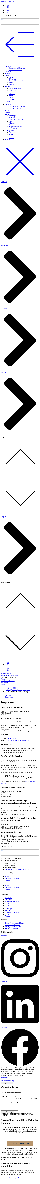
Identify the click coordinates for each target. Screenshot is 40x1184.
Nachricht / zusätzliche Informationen (13, 1103)
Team (11, 95)
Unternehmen (9, 92)
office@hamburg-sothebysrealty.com (18, 740)
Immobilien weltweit (15, 70)
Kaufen (7, 73)
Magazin (8, 86)
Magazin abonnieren (15, 88)
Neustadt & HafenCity (16, 81)
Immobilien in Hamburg (17, 68)
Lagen (7, 75)
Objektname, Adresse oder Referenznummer (19, 1099)
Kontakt (11, 99)
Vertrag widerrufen (7, 1083)
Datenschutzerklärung (9, 1152)
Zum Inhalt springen (7, 2)
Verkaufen (8, 72)
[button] (1, 1091)
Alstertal (11, 84)
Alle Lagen (12, 77)
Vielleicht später (6, 1181)
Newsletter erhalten (20, 1143)
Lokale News (13, 90)
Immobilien (8, 66)
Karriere (11, 97)
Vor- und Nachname (11, 1093)
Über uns (12, 94)
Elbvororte (12, 79)
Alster (11, 83)
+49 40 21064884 (12, 739)
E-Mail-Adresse (9, 1097)
